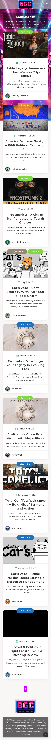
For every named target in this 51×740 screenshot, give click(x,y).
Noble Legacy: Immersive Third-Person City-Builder (25, 72)
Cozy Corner (17, 251)
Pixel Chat (25, 324)
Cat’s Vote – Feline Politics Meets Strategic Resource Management (25, 577)
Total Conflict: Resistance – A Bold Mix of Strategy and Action (25, 504)
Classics (25, 105)
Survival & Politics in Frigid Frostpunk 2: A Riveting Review (25, 651)
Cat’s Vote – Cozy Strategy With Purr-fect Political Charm (25, 291)
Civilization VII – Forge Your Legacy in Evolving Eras (26, 365)
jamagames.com (20, 720)
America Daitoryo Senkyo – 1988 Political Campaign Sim (25, 145)
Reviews (25, 32)
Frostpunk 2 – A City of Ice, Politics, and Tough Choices (25, 218)
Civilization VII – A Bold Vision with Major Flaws (25, 436)
